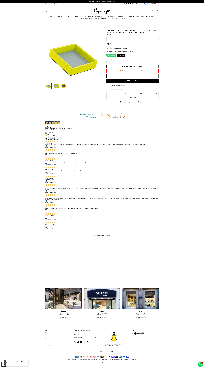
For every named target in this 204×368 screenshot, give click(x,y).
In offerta (113, 18)
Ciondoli (110, 16)
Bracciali (77, 16)
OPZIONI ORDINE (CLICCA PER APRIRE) (132, 66)
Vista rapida (59, 265)
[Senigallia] (63, 298)
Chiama (122, 55)
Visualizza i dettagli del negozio (117, 89)
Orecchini (99, 16)
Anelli (67, 16)
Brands (104, 18)
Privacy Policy (48, 345)
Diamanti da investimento (89, 18)
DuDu (108, 29)
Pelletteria (141, 16)
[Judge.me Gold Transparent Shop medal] (102, 115)
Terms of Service (49, 343)
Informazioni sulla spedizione (132, 93)
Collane (88, 16)
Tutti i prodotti (56, 16)
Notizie (122, 18)
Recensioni (56, 3)
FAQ (46, 338)
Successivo (56, 139)
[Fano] (140, 298)
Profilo (46, 3)
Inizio (107, 27)
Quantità (109, 59)
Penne (130, 16)
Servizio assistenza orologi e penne (53, 336)
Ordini (51, 3)
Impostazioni (63, 3)
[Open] (4, 364)
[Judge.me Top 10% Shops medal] (122, 115)
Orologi (120, 16)
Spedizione (108, 44)
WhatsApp (112, 55)
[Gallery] (102, 298)
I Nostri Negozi (48, 330)
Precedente (49, 139)
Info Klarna (47, 341)
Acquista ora (132, 80)
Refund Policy (48, 347)
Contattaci (133, 97)
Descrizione (132, 39)
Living (151, 16)
